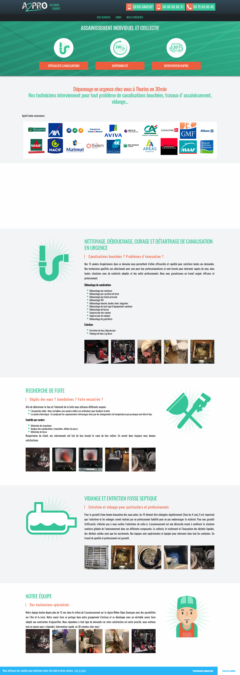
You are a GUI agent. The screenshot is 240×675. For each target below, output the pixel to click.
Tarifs (118, 17)
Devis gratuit (143, 6)
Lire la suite (80, 670)
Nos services (104, 17)
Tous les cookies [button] (228, 670)
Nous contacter (135, 17)
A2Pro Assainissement (35, 7)
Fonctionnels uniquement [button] (203, 670)
